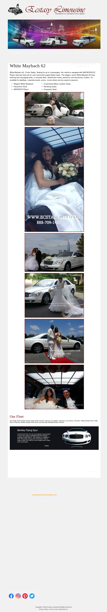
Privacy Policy (43, 609)
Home (11, 53)
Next (94, 437)
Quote (27, 53)
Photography (45, 53)
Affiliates (85, 53)
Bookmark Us (63, 609)
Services (34, 53)
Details (46, 445)
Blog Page (68, 53)
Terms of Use (53, 609)
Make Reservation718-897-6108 (82, 65)
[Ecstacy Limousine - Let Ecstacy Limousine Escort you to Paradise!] (47, 9)
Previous (13, 437)
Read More (12, 513)
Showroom (19, 53)
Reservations (57, 53)
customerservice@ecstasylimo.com (44, 495)
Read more (92, 471)
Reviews (77, 53)
